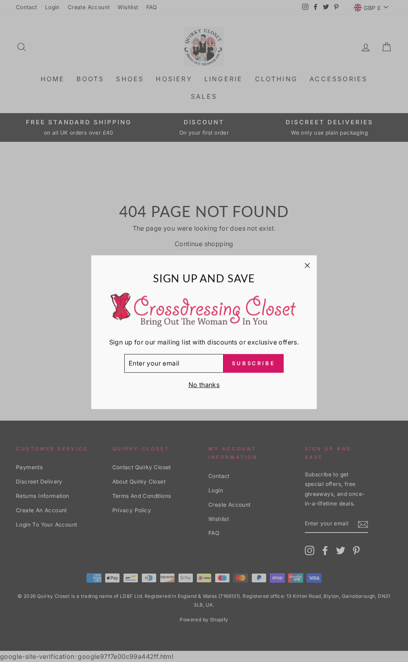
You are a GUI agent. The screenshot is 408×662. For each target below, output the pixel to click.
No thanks (204, 384)
